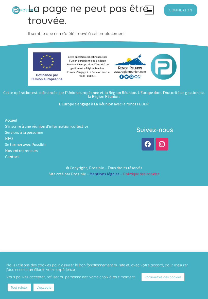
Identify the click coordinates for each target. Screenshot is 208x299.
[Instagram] (161, 144)
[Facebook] (148, 144)
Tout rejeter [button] (19, 287)
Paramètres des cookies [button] (163, 277)
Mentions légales (104, 173)
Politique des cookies (141, 173)
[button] (149, 10)
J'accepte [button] (44, 287)
